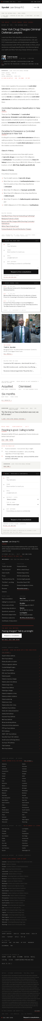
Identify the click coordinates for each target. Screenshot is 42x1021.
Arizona (4, 766)
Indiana (24, 778)
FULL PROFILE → (8, 353)
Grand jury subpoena (8, 618)
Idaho (23, 776)
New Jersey (25, 797)
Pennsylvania (25, 807)
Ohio (3, 805)
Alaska (23, 764)
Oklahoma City (13, 895)
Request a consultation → (32, 1017)
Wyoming (24, 822)
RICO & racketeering (23, 576)
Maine (3, 785)
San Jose (4, 843)
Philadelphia (25, 833)
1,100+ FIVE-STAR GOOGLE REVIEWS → (14, 418)
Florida (3, 773)
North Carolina (5, 802)
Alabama (4, 764)
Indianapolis (25, 845)
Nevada (24, 795)
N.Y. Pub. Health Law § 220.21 (23, 165)
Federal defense (22, 566)
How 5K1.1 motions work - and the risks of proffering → (20, 367)
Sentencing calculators (9, 608)
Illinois (3, 778)
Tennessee (24, 812)
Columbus (24, 843)
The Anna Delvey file (8, 579)
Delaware (24, 771)
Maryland (24, 785)
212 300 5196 (35, 1)
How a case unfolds (8, 605)
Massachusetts (5, 788)
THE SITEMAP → (6, 652)
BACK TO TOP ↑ (7, 963)
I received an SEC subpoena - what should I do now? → (20, 363)
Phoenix (4, 833)
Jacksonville (25, 838)
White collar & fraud (23, 569)
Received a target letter (9, 614)
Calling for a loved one (9, 602)
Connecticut (5, 771)
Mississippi (25, 790)
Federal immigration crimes (25, 585)
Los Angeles (25, 828)
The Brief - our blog (8, 582)
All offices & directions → (27, 618)
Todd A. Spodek (7, 566)
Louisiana (24, 783)
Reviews (4, 588)
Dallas (3, 838)
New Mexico (5, 800)
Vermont (4, 817)
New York (24, 800)
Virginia (24, 817)
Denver (4, 850)
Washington (5, 819)
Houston (24, 831)
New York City (5, 828)
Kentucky (4, 783)
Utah (23, 814)
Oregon (4, 807)
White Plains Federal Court (10, 226)
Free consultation (7, 599)
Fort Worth (24, 840)
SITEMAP (37, 1010)
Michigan (24, 788)
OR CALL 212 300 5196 (10, 277)
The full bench (6, 569)
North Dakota (25, 802)
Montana (24, 793)
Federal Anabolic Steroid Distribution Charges (16, 229)
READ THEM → (7, 466)
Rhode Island (5, 810)
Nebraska (4, 795)
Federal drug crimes (23, 573)
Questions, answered (8, 611)
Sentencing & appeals (23, 579)
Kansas (24, 781)
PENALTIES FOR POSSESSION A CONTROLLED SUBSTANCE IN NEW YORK (20, 64)
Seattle (24, 848)
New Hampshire (6, 797)
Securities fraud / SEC (23, 582)
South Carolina (26, 810)
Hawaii (3, 776)
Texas (3, 814)
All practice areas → (23, 588)
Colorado (24, 768)
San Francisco (5, 848)
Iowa (3, 781)
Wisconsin (4, 822)
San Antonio (5, 836)
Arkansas (24, 766)
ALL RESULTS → (7, 400)
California (4, 768)
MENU (35, 7)
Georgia (24, 773)
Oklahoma (24, 805)
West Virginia (25, 819)
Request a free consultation (21, 272)
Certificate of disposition (9, 621)
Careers (4, 591)
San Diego (24, 836)
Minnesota (4, 790)
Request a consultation (11, 635)
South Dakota (5, 812)
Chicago (4, 831)
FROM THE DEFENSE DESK (9, 13)
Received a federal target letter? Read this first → (19, 371)
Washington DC (26, 850)
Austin (3, 840)
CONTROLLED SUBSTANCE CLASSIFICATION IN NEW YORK (17, 61)
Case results (5, 573)
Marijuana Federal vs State (10, 218)
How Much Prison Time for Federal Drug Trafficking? (18, 216)
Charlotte (4, 845)
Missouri (4, 793)
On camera (5, 585)
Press (3, 576)
